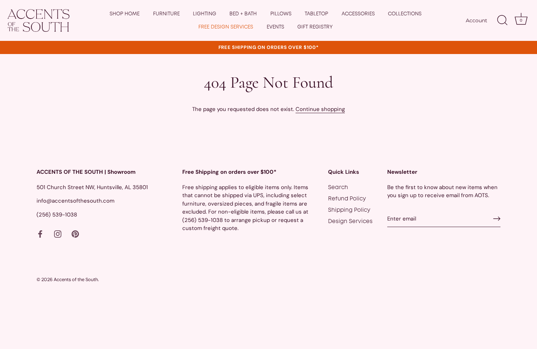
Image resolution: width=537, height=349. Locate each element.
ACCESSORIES (358, 14)
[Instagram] (57, 234)
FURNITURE (166, 14)
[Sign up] (496, 218)
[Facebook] (40, 234)
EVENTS (275, 27)
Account (476, 20)
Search (338, 187)
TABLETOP (316, 14)
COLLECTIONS (405, 14)
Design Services (350, 221)
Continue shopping (320, 109)
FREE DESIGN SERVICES (225, 27)
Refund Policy (347, 199)
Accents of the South (76, 279)
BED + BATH (243, 14)
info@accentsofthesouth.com (75, 200)
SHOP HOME (125, 14)
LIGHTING (204, 14)
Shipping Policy (349, 210)
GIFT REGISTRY (315, 27)
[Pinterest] (75, 234)
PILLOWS (281, 14)
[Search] (502, 20)
